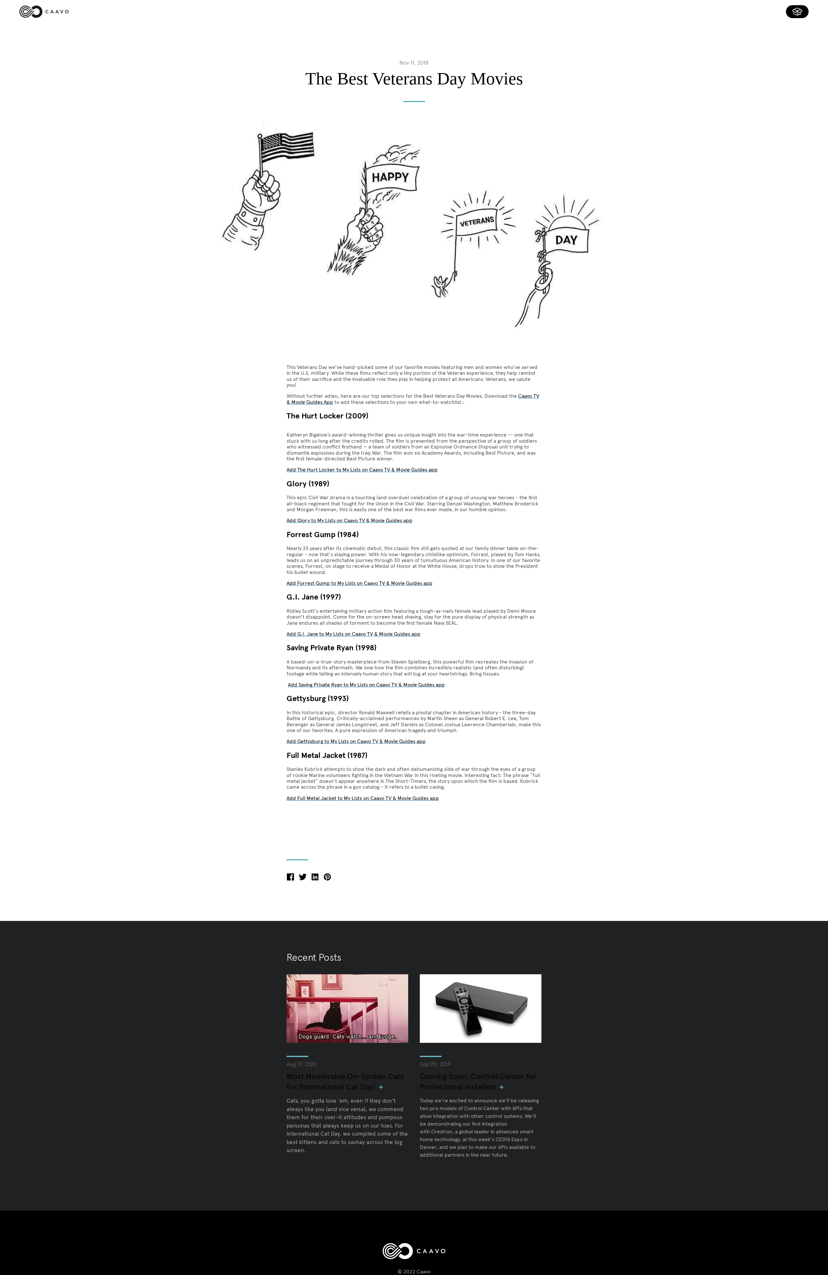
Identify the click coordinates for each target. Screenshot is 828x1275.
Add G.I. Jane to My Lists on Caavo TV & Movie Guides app (353, 634)
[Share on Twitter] (303, 879)
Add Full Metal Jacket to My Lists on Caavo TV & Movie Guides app (363, 798)
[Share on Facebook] (290, 879)
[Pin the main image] (327, 879)
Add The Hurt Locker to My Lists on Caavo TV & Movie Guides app (362, 470)
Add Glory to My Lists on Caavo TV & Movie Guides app (349, 520)
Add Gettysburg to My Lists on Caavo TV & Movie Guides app (356, 741)
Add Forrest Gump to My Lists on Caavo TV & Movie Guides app (359, 583)
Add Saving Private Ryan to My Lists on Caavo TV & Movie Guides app (366, 685)
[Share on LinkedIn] (315, 879)
